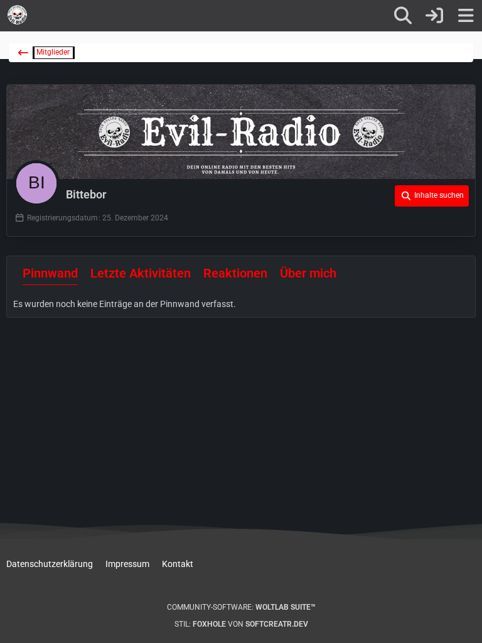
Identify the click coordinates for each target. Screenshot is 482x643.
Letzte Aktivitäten (140, 273)
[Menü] (465, 15)
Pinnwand (50, 273)
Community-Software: (241, 607)
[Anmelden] (434, 15)
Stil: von (241, 624)
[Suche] (402, 15)
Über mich (308, 273)
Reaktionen (235, 273)
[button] (432, 196)
